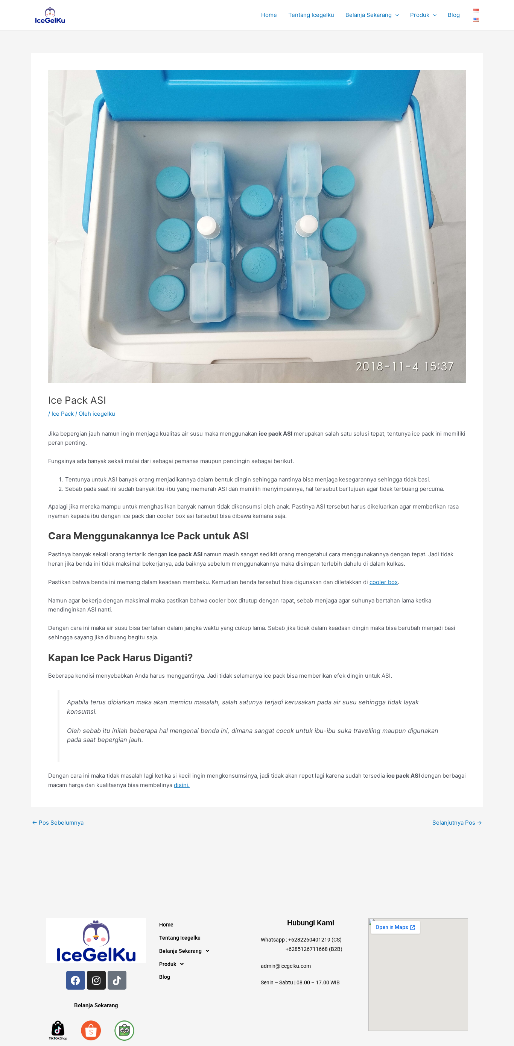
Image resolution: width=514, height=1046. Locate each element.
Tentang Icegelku (311, 14)
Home (269, 14)
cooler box (384, 582)
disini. (182, 785)
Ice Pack (63, 413)
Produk (419, 14)
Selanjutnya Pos (457, 822)
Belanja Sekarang (368, 14)
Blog (454, 14)
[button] (395, 15)
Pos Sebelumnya (58, 822)
